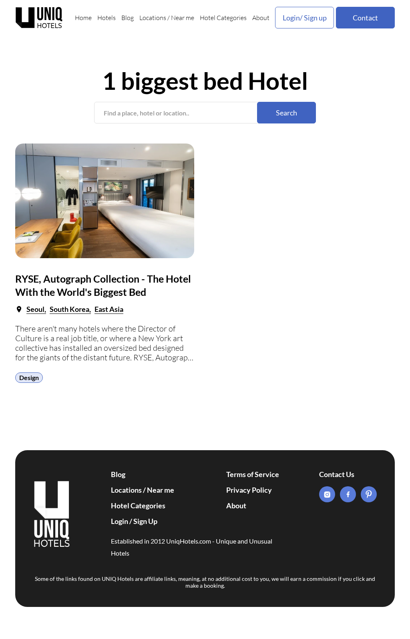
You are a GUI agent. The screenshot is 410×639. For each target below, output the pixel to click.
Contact (365, 17)
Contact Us (336, 474)
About (260, 18)
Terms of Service (252, 474)
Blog (127, 18)
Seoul (35, 309)
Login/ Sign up (305, 17)
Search (286, 112)
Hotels (106, 18)
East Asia (108, 309)
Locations (152, 18)
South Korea (69, 309)
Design (29, 377)
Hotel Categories (223, 18)
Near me (182, 18)
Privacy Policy (249, 489)
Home (83, 18)
